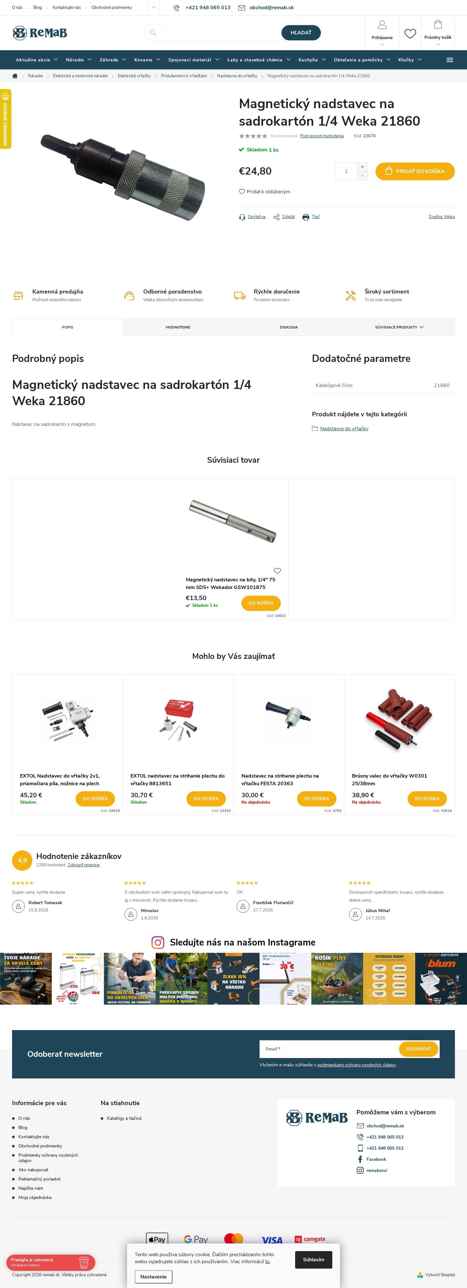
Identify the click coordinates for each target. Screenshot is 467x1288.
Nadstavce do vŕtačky (344, 428)
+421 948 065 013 (385, 1137)
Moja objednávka (34, 1198)
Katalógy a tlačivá (124, 1118)
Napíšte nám (30, 1188)
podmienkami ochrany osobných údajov (356, 1065)
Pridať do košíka (420, 171)
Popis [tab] (67, 327)
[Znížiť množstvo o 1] (362, 175)
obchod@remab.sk (385, 1126)
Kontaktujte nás (67, 7)
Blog (37, 7)
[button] (67, 799)
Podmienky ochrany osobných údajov (48, 1158)
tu (267, 1261)
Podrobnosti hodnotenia (322, 136)
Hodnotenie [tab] (178, 327)
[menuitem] (37, 60)
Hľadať (301, 32)
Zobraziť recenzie (84, 865)
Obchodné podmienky (111, 7)
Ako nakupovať (33, 1170)
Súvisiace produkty (396, 327)
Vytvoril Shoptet (440, 1275)
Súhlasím (313, 1259)
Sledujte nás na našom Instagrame (242, 942)
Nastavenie (153, 1276)
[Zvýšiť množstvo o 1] (362, 167)
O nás (17, 7)
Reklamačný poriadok (39, 1179)
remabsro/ (377, 1170)
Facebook (376, 1159)
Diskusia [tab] (289, 327)
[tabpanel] (233, 548)
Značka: (442, 217)
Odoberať (418, 1049)
